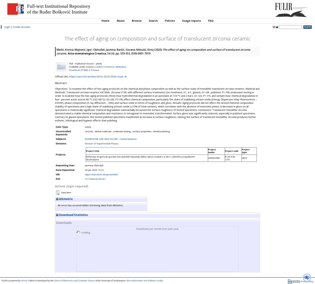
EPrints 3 (25, 280)
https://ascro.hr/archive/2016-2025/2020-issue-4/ (98, 76)
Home (105, 21)
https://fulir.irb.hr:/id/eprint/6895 (101, 174)
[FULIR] (272, 8)
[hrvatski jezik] (274, 26)
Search (153, 21)
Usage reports (191, 21)
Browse (137, 21)
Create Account (21, 26)
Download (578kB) (78, 70)
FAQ (210, 21)
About (121, 21)
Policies (170, 21)
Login (7, 26)
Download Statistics (73, 215)
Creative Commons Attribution (110, 66)
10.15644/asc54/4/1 (95, 178)
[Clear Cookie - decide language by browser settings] (277, 26)
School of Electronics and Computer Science (74, 280)
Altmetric (65, 199)
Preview (95, 70)
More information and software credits (145, 280)
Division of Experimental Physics (101, 143)
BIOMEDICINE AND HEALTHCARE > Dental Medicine (111, 138)
